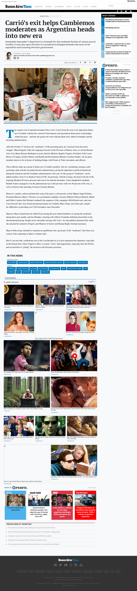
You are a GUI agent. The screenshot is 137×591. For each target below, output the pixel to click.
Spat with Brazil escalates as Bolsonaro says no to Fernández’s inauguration (34, 532)
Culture (77, 7)
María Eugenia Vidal (36, 262)
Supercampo (88, 571)
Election (33, 268)
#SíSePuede (45, 272)
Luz (112, 571)
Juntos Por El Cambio (75, 268)
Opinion (93, 7)
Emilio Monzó (82, 262)
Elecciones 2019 (54, 268)
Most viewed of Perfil (116, 65)
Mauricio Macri (23, 262)
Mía (118, 571)
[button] (94, 70)
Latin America (59, 7)
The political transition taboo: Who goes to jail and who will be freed (31, 528)
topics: (9, 266)
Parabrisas (76, 571)
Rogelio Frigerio (70, 262)
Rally (18, 272)
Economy (48, 7)
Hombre (67, 571)
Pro (85, 268)
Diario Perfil (22, 571)
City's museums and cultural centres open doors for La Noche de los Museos (33, 544)
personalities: (12, 260)
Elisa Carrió (12, 262)
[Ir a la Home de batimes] (68, 560)
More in (8, 487)
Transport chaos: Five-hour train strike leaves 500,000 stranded (29, 536)
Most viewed (108, 15)
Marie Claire (40, 571)
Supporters (26, 272)
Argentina (38, 7)
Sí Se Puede (36, 272)
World (69, 7)
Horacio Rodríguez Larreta (53, 262)
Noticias (50, 571)
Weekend (98, 571)
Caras (31, 571)
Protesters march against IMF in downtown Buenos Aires (27, 540)
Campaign (11, 272)
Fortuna (58, 571)
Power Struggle (22, 268)
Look (106, 571)
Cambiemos (11, 268)
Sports (85, 7)
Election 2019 (43, 268)
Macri (63, 268)
